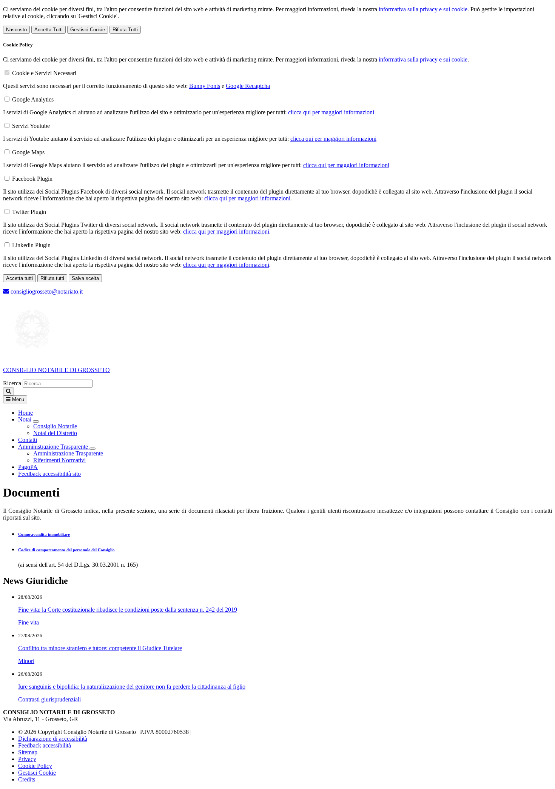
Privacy (27, 759)
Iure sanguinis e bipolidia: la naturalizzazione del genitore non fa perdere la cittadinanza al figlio (131, 686)
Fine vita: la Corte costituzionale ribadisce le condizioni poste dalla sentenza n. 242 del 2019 (127, 609)
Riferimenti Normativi (59, 460)
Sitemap (27, 752)
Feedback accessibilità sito (49, 474)
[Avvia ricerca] (8, 391)
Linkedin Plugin (31, 245)
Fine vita (28, 622)
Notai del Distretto (55, 433)
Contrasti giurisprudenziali (49, 699)
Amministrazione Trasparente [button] (53, 446)
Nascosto (16, 29)
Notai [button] (25, 419)
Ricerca (12, 383)
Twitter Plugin (29, 212)
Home (25, 412)
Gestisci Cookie (87, 29)
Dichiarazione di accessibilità (52, 738)
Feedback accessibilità (44, 745)
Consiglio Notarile (55, 426)
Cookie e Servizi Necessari (44, 73)
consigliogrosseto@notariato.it (46, 291)
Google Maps (28, 152)
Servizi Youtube (31, 126)
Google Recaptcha (248, 86)
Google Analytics (33, 99)
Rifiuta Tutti (125, 29)
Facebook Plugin (32, 178)
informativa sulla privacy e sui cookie (423, 9)
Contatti (27, 440)
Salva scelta (85, 278)
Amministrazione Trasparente (68, 453)
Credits (26, 779)
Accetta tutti (19, 278)
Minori (26, 661)
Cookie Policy (35, 766)
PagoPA (28, 467)
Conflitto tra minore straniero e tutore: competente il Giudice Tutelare (100, 648)
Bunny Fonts (204, 86)
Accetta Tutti (48, 29)
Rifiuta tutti (52, 278)
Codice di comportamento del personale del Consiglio (66, 550)
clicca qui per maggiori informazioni (331, 112)
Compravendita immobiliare (44, 534)
